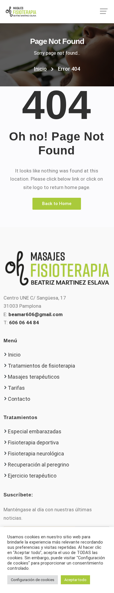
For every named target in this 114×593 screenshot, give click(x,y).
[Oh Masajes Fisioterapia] (57, 11)
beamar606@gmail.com (35, 314)
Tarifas (16, 388)
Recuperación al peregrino (38, 465)
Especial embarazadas (34, 431)
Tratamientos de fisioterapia (41, 366)
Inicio (40, 69)
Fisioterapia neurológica (36, 453)
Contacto (19, 399)
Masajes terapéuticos (34, 377)
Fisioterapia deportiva (33, 442)
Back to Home (56, 203)
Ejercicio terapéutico (32, 476)
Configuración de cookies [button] (32, 580)
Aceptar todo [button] (75, 580)
